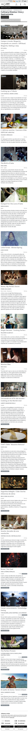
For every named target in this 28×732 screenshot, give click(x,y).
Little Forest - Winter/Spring (11, 248)
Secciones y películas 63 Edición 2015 (11, 10)
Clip (25, 28)
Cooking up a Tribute (9, 91)
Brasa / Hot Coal (7, 569)
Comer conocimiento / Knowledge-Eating (14, 609)
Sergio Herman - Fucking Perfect (13, 330)
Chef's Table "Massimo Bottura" (13, 444)
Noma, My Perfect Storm (10, 286)
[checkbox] (2, 721)
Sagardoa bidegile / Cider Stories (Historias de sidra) (13, 492)
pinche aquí (12, 717)
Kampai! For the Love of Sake (12, 204)
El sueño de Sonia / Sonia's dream (13, 690)
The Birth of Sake (7, 163)
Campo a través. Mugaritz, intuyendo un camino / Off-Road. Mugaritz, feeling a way (13, 43)
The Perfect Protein (8, 651)
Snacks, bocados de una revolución (10, 532)
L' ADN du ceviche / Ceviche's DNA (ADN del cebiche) (14, 131)
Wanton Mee (6, 364)
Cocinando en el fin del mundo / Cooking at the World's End (13, 399)
